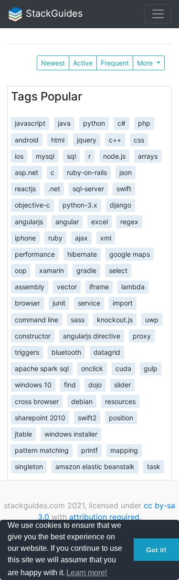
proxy (142, 335)
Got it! (156, 550)
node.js (114, 156)
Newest (53, 63)
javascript (30, 123)
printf (89, 450)
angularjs (29, 221)
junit (59, 303)
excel (99, 221)
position (121, 417)
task (153, 466)
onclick (92, 368)
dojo (95, 385)
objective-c (32, 205)
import (123, 303)
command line (36, 319)
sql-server (88, 189)
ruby (55, 237)
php (144, 123)
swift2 (87, 417)
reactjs (25, 189)
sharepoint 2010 (40, 417)
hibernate (82, 254)
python (94, 123)
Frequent (115, 63)
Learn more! (86, 573)
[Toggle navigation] (158, 13)
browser (27, 303)
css (139, 139)
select (118, 270)
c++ (115, 139)
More (146, 63)
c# (121, 123)
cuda (123, 368)
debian (82, 401)
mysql (45, 156)
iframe (99, 287)
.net (54, 189)
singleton (29, 466)
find (70, 385)
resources (120, 401)
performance (35, 254)
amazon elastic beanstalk (95, 466)
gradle (86, 270)
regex (129, 221)
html (57, 139)
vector (67, 287)
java (64, 123)
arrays (148, 156)
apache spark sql (42, 368)
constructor (33, 335)
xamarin (51, 270)
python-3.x (80, 205)
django (120, 205)
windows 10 (33, 385)
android (27, 139)
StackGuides (53, 13)
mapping (124, 450)
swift (123, 189)
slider (122, 385)
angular (67, 221)
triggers (27, 352)
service (89, 303)
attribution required (104, 517)
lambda (133, 287)
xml (105, 237)
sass (77, 319)
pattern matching (42, 450)
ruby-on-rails (87, 172)
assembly (29, 287)
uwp (151, 319)
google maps (129, 254)
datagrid (107, 352)
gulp (151, 368)
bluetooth (66, 352)
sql (71, 156)
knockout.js (115, 319)
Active (83, 63)
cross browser (37, 401)
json (125, 172)
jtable (23, 434)
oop (21, 270)
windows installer (70, 434)
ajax (81, 237)
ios (19, 156)
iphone (25, 237)
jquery (86, 139)
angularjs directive (91, 335)
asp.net (26, 172)
